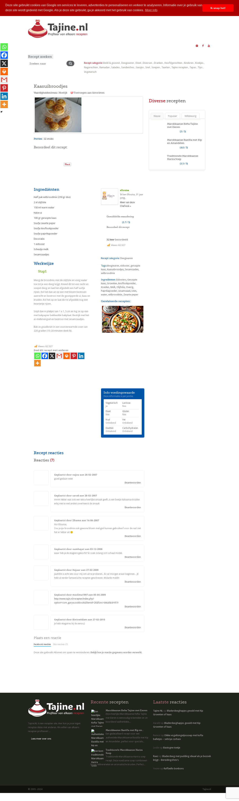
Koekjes (199, 63)
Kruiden (105, 287)
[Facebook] (44, 356)
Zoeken (109, 45)
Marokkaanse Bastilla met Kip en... (125, 730)
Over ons (95, 45)
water (104, 294)
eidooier (124, 265)
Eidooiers (121, 279)
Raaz (155, 756)
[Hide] (1, 111)
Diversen (147, 63)
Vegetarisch (90, 71)
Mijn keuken (63, 45)
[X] (52, 356)
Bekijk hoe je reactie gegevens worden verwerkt (116, 652)
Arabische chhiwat (127, 45)
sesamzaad (124, 290)
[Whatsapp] (37, 356)
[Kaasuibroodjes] (88, 115)
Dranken (158, 63)
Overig (129, 287)
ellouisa (124, 190)
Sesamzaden (132, 269)
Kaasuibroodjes (115, 269)
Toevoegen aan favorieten (89, 92)
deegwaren (113, 265)
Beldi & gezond (111, 63)
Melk (112, 287)
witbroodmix (108, 273)
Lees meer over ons (41, 738)
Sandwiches (127, 67)
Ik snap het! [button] (218, 8)
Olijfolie (121, 287)
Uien (133, 290)
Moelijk (63, 92)
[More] (37, 363)
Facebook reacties (42, 644)
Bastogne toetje (171, 747)
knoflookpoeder (127, 283)
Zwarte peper (130, 294)
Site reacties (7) (60, 644)
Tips (200, 67)
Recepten (47, 45)
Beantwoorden (133, 482)
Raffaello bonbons (174, 768)
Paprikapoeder (109, 290)
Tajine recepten (179, 67)
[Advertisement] (77, 176)
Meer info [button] (151, 10)
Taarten (166, 67)
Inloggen (147, 45)
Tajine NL (158, 710)
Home (34, 45)
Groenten (112, 283)
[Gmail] (59, 356)
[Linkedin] (81, 356)
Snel (147, 67)
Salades (115, 67)
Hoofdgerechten (173, 63)
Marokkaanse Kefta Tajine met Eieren (126, 710)
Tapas (193, 67)
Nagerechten (91, 67)
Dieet (138, 63)
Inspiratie (80, 45)
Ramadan (105, 67)
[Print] (59, 163)
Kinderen (188, 63)
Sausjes (140, 67)
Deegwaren (127, 63)
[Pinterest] (74, 356)
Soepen (156, 67)
